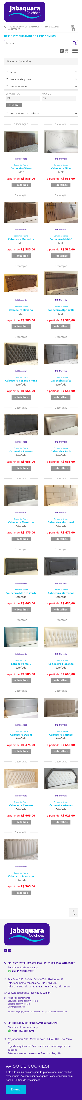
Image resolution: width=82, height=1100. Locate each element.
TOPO (73, 914)
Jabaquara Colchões (41, 12)
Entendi (16, 1089)
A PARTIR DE (13, 93)
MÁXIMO (47, 93)
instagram (72, 26)
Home (10, 61)
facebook (73, 29)
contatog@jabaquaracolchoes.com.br (29, 992)
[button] (75, 51)
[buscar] (75, 43)
